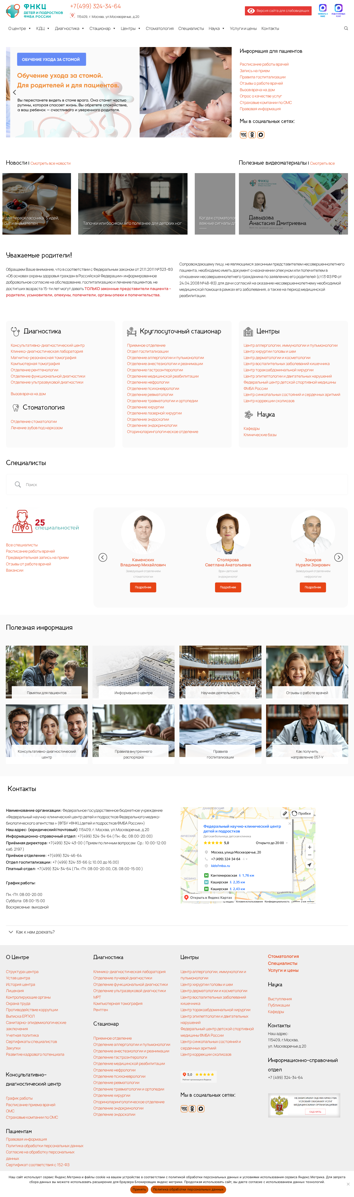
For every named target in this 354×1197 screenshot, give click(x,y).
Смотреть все (322, 163)
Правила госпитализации (263, 77)
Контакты (270, 28)
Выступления (280, 998)
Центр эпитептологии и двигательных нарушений (288, 376)
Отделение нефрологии (148, 382)
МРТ (97, 997)
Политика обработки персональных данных (44, 1145)
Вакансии (14, 570)
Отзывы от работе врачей (28, 564)
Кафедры (252, 428)
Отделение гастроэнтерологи (120, 1057)
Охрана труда (18, 1003)
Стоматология (160, 28)
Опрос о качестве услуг (261, 96)
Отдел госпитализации (148, 351)
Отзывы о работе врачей (261, 83)
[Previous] (15, 92)
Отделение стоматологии (34, 421)
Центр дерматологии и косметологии (277, 357)
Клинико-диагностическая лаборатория (47, 351)
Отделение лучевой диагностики (122, 978)
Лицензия (15, 990)
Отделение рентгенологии (34, 369)
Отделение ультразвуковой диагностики (47, 382)
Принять (139, 1189)
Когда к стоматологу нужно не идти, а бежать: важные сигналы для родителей (172, 220)
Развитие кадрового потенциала (35, 1054)
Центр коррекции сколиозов (269, 400)
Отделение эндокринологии (152, 425)
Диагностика (67, 28)
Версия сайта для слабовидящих (282, 10)
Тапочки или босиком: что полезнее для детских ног (62, 223)
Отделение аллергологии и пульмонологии (165, 357)
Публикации (279, 1005)
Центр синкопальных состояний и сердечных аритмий (292, 394)
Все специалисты (22, 545)
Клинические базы (260, 434)
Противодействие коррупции (32, 1009)
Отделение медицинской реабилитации (163, 376)
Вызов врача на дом (257, 89)
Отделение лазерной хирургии (154, 413)
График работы (19, 1098)
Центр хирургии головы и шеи (270, 351)
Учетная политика (22, 1035)
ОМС (10, 1111)
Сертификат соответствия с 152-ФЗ (37, 1164)
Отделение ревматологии (150, 394)
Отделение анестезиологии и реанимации (165, 363)
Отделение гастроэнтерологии (155, 369)
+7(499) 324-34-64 (95, 6)
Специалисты (191, 28)
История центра (20, 984)
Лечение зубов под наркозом (37, 427)
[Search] (346, 28)
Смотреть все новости (51, 163)
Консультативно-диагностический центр (48, 345)
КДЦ (40, 28)
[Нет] (348, 1185)
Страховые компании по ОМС (266, 102)
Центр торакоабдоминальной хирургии (279, 369)
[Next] (222, 92)
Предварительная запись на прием (37, 557)
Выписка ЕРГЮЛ (20, 1016)
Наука (214, 28)
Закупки (13, 1048)
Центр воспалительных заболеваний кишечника (287, 363)
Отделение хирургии (145, 407)
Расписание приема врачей (30, 1104)
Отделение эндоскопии (148, 419)
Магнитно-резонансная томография (43, 357)
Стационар (100, 28)
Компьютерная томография (35, 363)
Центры (128, 28)
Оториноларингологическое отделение (162, 431)
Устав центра (18, 978)
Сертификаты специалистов (31, 1041)
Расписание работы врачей (264, 64)
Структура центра (22, 971)
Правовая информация (260, 108)
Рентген (100, 1009)
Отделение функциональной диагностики (48, 376)
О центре (17, 28)
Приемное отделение (146, 345)
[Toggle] (11, 932)
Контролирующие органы (28, 997)
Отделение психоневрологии (153, 388)
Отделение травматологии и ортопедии (162, 400)
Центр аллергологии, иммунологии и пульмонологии (291, 345)
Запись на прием (255, 70)
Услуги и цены (243, 28)
